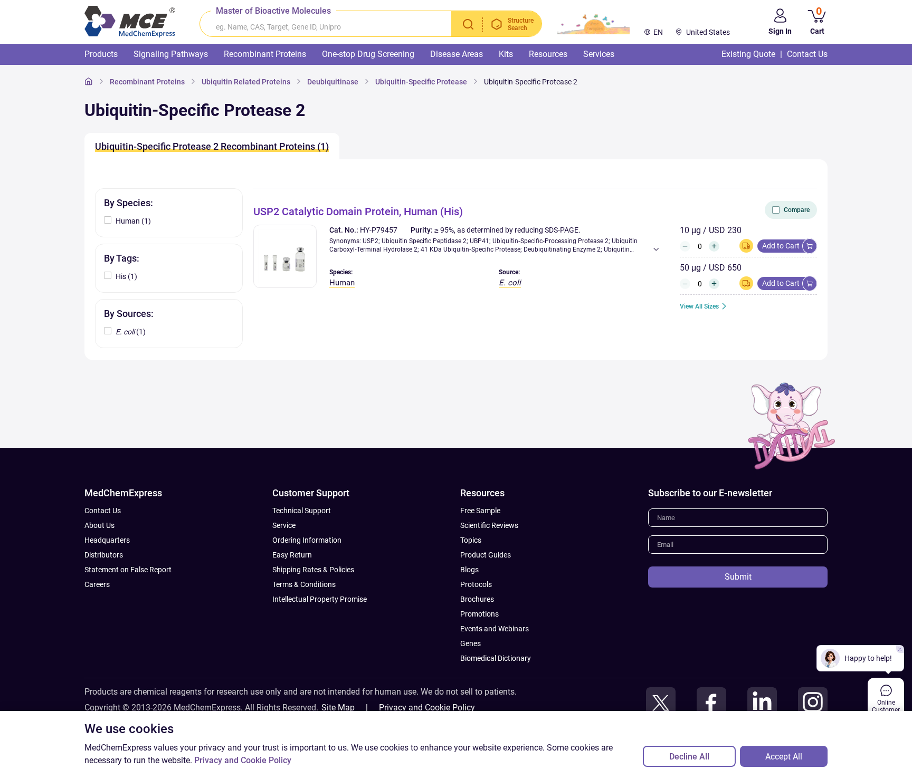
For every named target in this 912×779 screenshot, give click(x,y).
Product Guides (485, 555)
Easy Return (292, 555)
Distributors (103, 555)
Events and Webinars (494, 628)
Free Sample (480, 510)
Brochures (477, 599)
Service (284, 525)
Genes (470, 643)
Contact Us (102, 510)
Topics (470, 540)
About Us (99, 525)
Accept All (783, 757)
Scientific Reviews (489, 525)
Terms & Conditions (304, 584)
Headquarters (107, 540)
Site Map (338, 708)
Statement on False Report (128, 569)
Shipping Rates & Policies (313, 569)
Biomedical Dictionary (495, 658)
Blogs (469, 569)
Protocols (476, 584)
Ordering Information (306, 540)
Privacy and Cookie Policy (427, 708)
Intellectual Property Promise (319, 599)
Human (342, 282)
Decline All (689, 757)
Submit (738, 577)
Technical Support (301, 510)
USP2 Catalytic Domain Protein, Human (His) (358, 211)
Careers (97, 584)
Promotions (479, 614)
